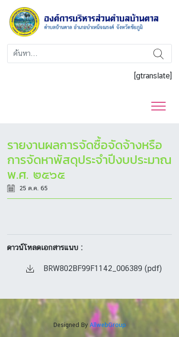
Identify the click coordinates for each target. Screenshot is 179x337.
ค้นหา (158, 53)
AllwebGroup (108, 324)
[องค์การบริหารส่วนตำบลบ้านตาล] (89, 21)
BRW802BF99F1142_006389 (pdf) (101, 268)
